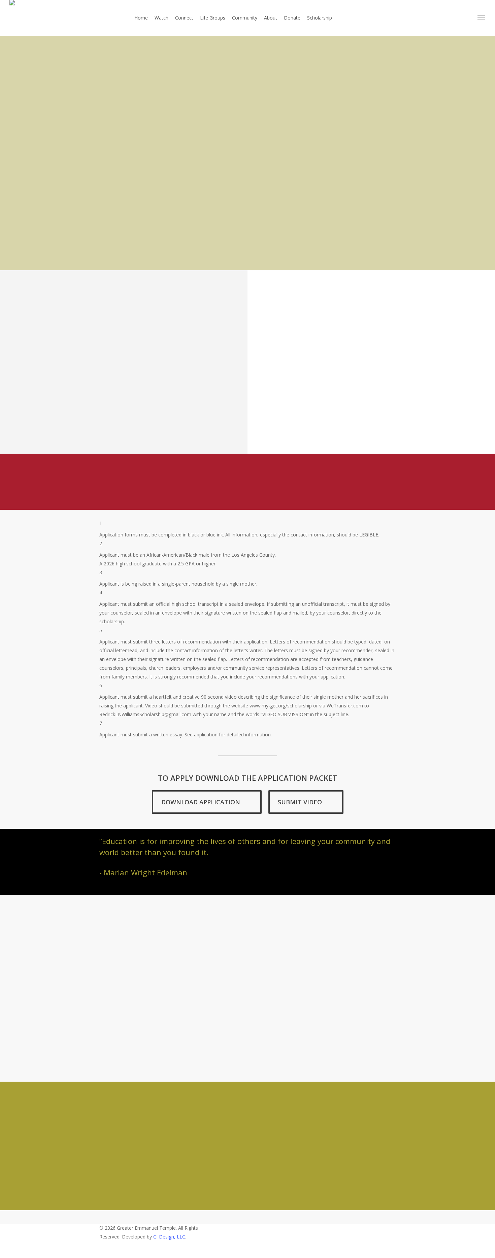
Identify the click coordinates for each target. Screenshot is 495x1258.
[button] (481, 17)
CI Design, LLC (169, 1236)
